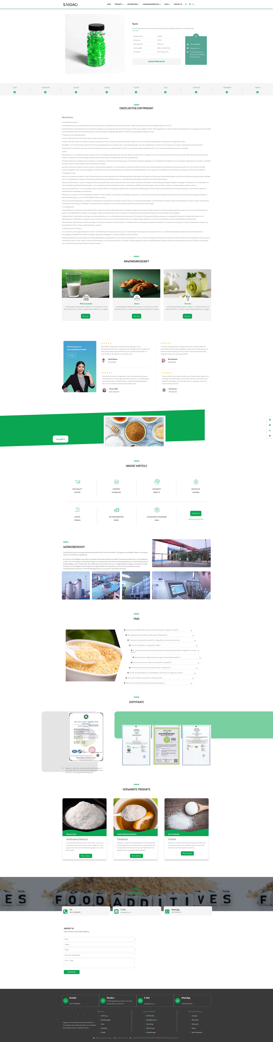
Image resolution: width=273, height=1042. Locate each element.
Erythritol (172, 838)
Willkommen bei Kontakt (195, 519)
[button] (208, 769)
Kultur (103, 1024)
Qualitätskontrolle (151, 1020)
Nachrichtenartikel (197, 1032)
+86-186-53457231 (187, 1004)
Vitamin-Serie (71, 834)
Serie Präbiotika (174, 834)
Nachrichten (195, 1020)
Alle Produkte (150, 1016)
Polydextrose (122, 838)
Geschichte (104, 1028)
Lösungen (194, 1016)
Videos (194, 1028)
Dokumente (195, 1024)
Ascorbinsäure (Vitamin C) (77, 838)
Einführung (104, 1016)
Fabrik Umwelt (150, 1028)
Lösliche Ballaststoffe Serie (126, 834)
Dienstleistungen (151, 1032)
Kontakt (103, 1032)
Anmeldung (149, 1024)
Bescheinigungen (106, 1020)
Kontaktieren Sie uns (156, 61)
